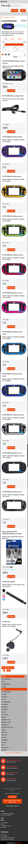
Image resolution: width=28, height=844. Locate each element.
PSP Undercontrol (5, 702)
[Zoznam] (6, 54)
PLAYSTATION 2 (4, 704)
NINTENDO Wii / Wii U (6, 720)
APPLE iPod (3, 737)
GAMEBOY (3, 730)
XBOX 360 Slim (4, 714)
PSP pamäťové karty (6, 692)
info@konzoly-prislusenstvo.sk (8, 813)
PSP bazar (3, 687)
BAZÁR (2, 745)
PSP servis (4, 694)
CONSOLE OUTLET (5, 747)
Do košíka (11, 90)
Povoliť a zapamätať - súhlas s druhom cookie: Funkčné (12, 801)
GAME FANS (3, 750)
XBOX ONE (3, 717)
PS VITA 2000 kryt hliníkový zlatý (11, 176)
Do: (15, 47)
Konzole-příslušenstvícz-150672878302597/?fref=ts (14, 752)
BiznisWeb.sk (18, 843)
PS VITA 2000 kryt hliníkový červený (12, 255)
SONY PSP (3, 676)
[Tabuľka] (9, 54)
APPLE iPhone (4, 740)
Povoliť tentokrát (12, 797)
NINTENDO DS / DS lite (6, 722)
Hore (4, 668)
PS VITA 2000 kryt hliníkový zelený (12, 216)
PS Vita (3, 689)
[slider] (3, 44)
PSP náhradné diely (6, 684)
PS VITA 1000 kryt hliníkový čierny (12, 492)
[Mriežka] (3, 54)
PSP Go (3, 681)
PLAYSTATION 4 (4, 709)
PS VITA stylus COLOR (8, 582)
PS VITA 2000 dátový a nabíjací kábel (12, 96)
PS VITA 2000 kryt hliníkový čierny (12, 453)
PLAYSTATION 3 (4, 707)
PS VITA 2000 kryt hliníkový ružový (12, 293)
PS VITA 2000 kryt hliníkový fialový (12, 137)
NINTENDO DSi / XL (5, 725)
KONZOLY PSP (4, 732)
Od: (3, 47)
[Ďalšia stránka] (10, 671)
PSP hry (3, 699)
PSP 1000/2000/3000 (6, 679)
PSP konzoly (4, 697)
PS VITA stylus (6, 622)
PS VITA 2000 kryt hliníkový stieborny (13, 415)
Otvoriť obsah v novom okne (13, 806)
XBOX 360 (3, 712)
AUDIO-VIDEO (4, 735)
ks (5, 90)
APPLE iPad (3, 742)
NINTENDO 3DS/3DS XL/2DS (7, 727)
